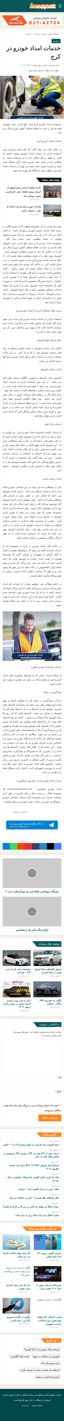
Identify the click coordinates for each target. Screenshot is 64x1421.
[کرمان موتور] (32, 20)
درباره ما (25, 1405)
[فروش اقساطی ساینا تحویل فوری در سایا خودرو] (47, 958)
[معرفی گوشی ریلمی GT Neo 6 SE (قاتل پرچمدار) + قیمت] (47, 1242)
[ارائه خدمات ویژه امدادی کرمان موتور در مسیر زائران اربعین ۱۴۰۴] (17, 989)
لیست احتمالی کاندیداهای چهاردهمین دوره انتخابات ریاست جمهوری (49, 1320)
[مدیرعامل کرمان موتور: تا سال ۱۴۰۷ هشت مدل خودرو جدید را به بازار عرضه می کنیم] (47, 1274)
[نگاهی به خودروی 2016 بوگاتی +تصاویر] (47, 989)
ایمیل (58, 1091)
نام (59, 1077)
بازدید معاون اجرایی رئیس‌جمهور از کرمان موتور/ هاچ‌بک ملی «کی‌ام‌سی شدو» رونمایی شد (23, 191)
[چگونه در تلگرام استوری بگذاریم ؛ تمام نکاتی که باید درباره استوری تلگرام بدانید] (16, 1306)
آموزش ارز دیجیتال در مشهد (46, 1356)
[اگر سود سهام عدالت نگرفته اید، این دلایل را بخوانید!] (16, 1242)
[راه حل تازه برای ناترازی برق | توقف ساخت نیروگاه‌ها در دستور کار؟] (16, 1274)
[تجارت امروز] (43, 6)
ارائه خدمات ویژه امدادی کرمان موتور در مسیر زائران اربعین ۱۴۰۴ (17, 1003)
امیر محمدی (54, 65)
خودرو (28, 34)
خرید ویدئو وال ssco (50, 1363)
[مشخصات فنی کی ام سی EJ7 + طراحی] (17, 958)
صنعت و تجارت (39, 34)
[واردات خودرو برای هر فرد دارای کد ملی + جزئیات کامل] (52, 211)
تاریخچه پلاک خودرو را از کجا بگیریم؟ (42, 1349)
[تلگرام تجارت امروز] (32, 825)
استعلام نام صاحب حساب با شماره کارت (40, 1370)
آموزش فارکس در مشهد (48, 1377)
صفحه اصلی (53, 34)
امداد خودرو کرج (43, 243)
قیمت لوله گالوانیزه (20, 1356)
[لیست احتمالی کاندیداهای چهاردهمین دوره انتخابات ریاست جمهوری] (47, 1306)
